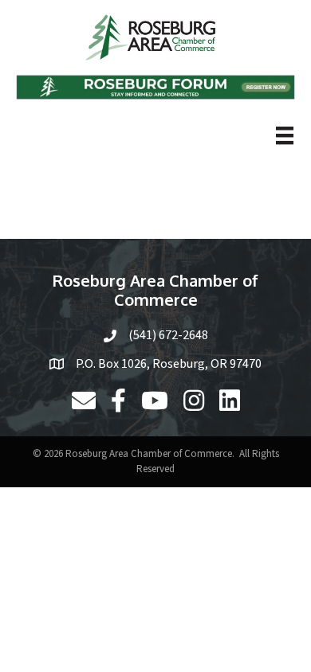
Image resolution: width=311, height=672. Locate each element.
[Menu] (285, 135)
